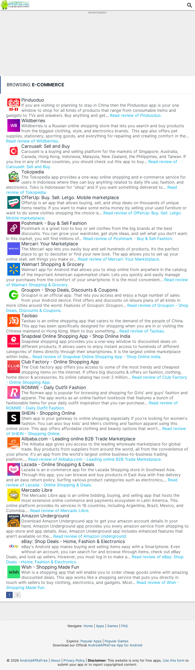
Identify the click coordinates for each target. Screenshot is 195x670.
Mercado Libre (36, 490)
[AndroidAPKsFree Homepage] (14, 8)
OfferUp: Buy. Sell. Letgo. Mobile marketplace (70, 197)
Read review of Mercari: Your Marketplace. (119, 259)
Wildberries (33, 120)
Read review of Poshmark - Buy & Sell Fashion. (128, 238)
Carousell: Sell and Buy (45, 146)
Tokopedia (32, 171)
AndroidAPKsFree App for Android (115, 645)
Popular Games (116, 641)
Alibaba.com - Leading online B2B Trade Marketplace (78, 438)
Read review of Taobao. (142, 330)
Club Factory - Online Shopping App (60, 361)
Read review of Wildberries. (32, 140)
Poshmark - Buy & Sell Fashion (54, 223)
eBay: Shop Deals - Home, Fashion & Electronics (73, 541)
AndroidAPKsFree (34, 660)
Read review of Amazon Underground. (90, 536)
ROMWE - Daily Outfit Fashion (53, 387)
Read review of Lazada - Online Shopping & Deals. (91, 482)
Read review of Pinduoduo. (136, 115)
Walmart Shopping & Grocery (52, 264)
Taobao (29, 315)
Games (112, 626)
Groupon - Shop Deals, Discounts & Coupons (69, 290)
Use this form (173, 660)
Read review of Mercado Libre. (59, 510)
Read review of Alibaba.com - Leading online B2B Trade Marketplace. (95, 459)
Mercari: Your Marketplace (49, 243)
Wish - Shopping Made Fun (50, 567)
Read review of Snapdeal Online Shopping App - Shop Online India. (96, 356)
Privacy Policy (74, 660)
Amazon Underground (45, 515)
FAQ (124, 626)
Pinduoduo (32, 100)
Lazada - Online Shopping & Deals (57, 464)
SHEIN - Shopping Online (48, 413)
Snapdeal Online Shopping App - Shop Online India (75, 336)
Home (88, 626)
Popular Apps (91, 641)
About (55, 660)
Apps (100, 626)
